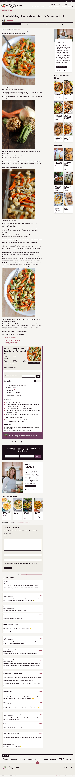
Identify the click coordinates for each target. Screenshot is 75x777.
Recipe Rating (7, 533)
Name (6, 454)
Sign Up (38, 456)
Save (30, 362)
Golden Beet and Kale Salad (11, 342)
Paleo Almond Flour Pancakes (57, 209)
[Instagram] (64, 1)
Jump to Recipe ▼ (12, 24)
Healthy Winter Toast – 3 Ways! (12, 343)
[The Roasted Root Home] (11, 6)
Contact (71, 4)
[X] (69, 1)
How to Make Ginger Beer (58, 163)
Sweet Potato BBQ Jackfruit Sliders (13, 340)
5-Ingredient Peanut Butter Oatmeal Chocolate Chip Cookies (68, 165)
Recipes (7, 10)
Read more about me (61, 66)
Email (24, 374)
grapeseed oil (16, 389)
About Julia (53, 4)
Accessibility (63, 775)
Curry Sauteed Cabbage (10, 338)
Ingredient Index (66, 6)
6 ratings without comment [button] (23, 522)
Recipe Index (35, 6)
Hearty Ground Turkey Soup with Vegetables (17, 515)
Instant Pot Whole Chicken (67, 96)
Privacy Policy (58, 775)
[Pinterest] (71, 1)
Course (43, 6)
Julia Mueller (10, 20)
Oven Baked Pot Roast (58, 95)
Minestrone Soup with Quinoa (58, 187)
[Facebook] (66, 1)
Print (38, 362)
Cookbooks (64, 4)
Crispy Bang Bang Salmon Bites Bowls (58, 116)
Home (3, 10)
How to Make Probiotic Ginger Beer (68, 187)
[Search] (73, 7)
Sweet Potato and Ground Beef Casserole (68, 117)
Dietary (56, 6)
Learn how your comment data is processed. (31, 574)
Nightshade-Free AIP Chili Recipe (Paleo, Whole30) (38, 515)
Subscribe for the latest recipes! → (10, 1)
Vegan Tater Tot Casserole (11, 337)
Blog (59, 4)
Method (50, 6)
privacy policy (18, 29)
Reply (40, 595)
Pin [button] (34, 362)
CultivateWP (70, 775)
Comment (6, 538)
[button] (2, 13)
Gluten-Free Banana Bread (67, 208)
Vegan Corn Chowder (6, 513)
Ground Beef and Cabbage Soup (58, 138)
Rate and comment (26, 436)
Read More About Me (30, 486)
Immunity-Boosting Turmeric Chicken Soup (26, 515)
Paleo (11, 10)
